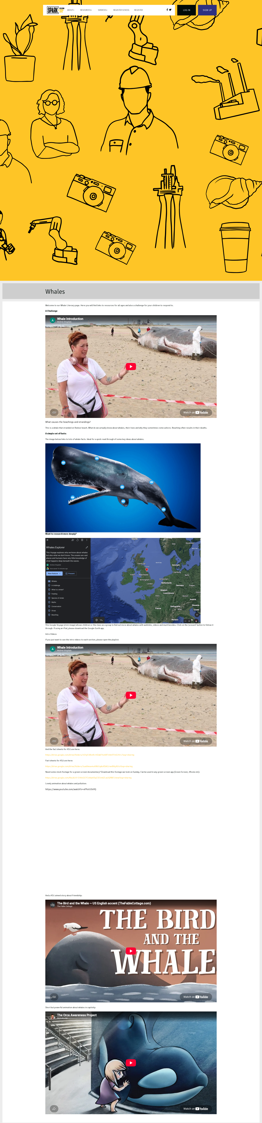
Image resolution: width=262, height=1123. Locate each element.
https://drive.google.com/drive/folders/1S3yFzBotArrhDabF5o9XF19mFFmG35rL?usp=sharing (89, 754)
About (70, 10)
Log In (186, 10)
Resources (85, 10)
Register (138, 10)
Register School (121, 10)
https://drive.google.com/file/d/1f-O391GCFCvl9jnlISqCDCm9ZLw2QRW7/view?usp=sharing (88, 777)
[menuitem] (56, 10)
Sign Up (207, 10)
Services (102, 10)
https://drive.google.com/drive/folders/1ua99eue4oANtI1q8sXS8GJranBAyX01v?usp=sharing (89, 766)
